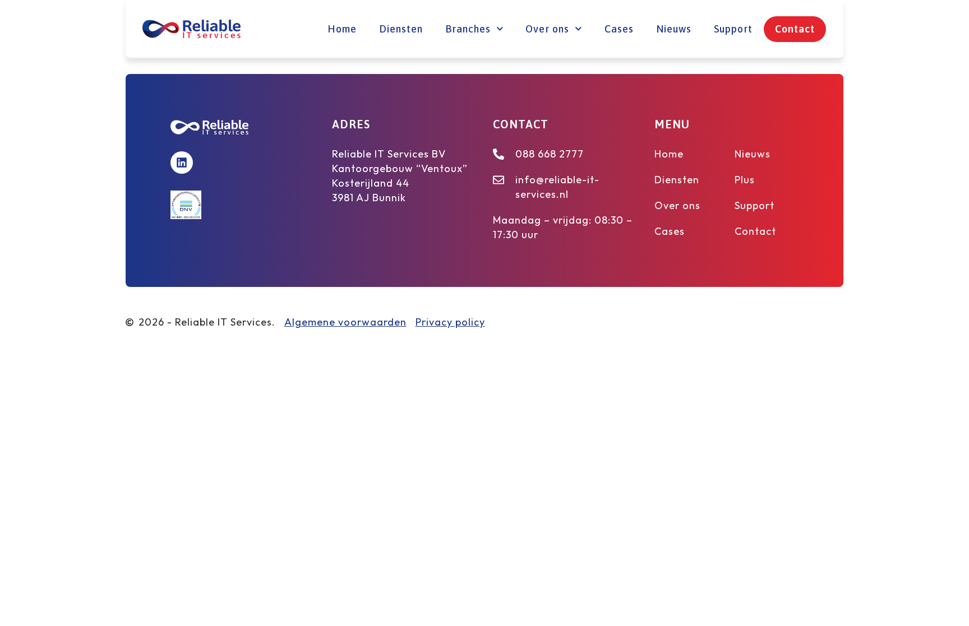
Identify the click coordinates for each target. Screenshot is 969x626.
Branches (468, 29)
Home (342, 29)
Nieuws (673, 29)
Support (733, 29)
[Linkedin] (181, 162)
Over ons (547, 29)
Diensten (401, 29)
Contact (795, 29)
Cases (619, 29)
